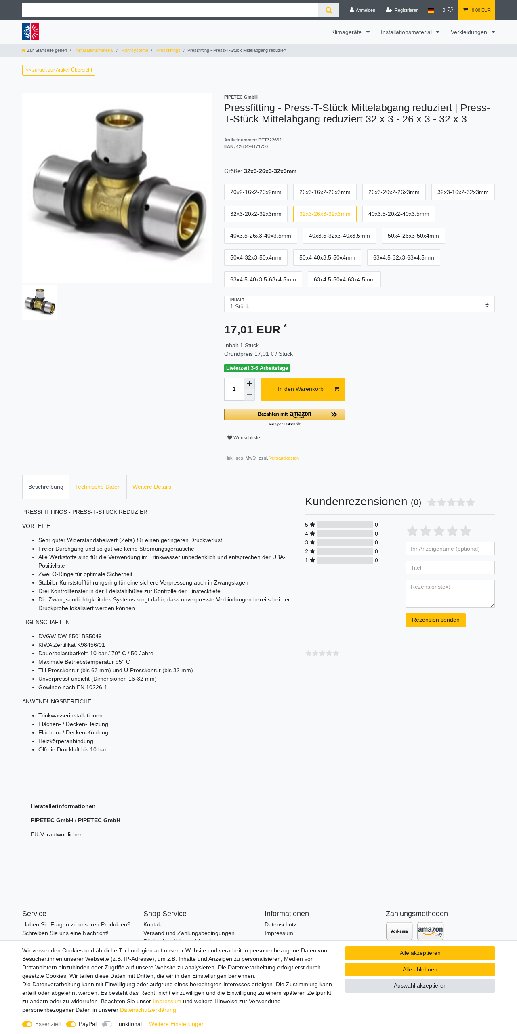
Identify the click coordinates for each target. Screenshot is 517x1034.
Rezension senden (436, 619)
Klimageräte (347, 32)
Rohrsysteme (134, 50)
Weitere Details (151, 486)
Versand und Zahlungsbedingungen (189, 933)
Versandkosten (283, 458)
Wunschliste (246, 438)
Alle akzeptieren (420, 953)
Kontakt (153, 924)
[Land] (430, 10)
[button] (284, 418)
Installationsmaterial (407, 32)
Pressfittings (168, 50)
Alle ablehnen (420, 969)
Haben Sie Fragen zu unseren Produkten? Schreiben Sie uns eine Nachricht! (76, 928)
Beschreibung (45, 486)
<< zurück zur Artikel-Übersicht (58, 70)
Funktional (128, 1024)
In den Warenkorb (301, 389)
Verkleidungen (470, 32)
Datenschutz (280, 924)
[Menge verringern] (249, 395)
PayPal (88, 1024)
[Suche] (328, 10)
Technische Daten (98, 486)
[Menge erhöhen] (249, 383)
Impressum (279, 933)
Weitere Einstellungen (177, 1024)
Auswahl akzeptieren (420, 985)
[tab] (45, 487)
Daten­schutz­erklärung (148, 1010)
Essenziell (48, 1024)
